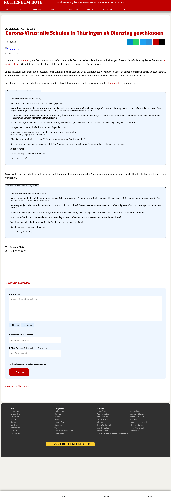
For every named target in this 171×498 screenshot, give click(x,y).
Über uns (15, 411)
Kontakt (90, 9)
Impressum (107, 9)
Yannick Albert (103, 414)
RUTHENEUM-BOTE (23, 2)
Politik (57, 416)
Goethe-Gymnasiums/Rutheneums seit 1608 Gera (100, 2)
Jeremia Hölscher (137, 414)
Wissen (57, 427)
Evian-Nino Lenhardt (138, 422)
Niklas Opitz (102, 430)
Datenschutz (16, 433)
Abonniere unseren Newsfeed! (113, 433)
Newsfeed (37, 9)
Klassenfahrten (60, 422)
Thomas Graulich (104, 419)
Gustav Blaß (135, 430)
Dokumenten (114, 82)
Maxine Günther (104, 416)
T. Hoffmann (102, 411)
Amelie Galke (103, 427)
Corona (57, 414)
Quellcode (15, 425)
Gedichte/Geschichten (63, 430)
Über (22, 9)
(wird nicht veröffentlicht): (29, 348)
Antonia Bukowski (137, 416)
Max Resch (134, 419)
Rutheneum (59, 411)
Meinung (58, 419)
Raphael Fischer (136, 411)
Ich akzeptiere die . (30, 364)
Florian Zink (102, 422)
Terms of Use (16, 430)
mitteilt (24, 60)
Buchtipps (58, 425)
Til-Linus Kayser (136, 425)
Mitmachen (55, 9)
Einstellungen (149, 496)
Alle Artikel (59, 433)
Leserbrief (73, 9)
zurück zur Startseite (17, 385)
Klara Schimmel (104, 425)
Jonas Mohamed (137, 427)
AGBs (124, 9)
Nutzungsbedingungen (37, 364)
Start (8, 9)
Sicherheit (15, 422)
